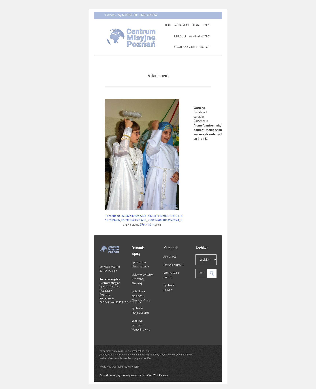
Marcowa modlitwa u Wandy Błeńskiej (140, 325)
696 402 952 (149, 15)
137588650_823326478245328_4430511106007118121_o (143, 216)
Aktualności (170, 256)
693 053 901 (130, 15)
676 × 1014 (147, 224)
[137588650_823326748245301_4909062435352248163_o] (142, 154)
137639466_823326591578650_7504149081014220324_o (143, 220)
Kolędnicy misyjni (173, 264)
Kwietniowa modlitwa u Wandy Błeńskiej (140, 296)
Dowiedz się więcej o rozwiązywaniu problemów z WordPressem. (134, 375)
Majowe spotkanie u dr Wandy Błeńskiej (142, 279)
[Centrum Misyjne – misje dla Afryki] (132, 37)
